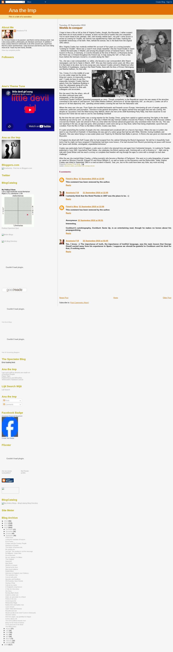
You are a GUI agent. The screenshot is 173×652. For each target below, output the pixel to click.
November (9, 531)
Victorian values (10, 614)
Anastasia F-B (72, 193)
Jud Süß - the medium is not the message (19, 551)
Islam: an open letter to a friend (15, 597)
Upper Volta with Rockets (13, 609)
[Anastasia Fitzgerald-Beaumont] (10, 436)
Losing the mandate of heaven (15, 539)
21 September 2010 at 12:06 (91, 206)
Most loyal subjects (11, 569)
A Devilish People (8, 374)
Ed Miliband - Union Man (13, 553)
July (7, 630)
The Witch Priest (10, 626)
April (7, 636)
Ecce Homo (9, 541)
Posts (7, 401)
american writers (69, 166)
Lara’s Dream (9, 607)
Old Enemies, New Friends (14, 581)
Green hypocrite (10, 601)
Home (115, 298)
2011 (6, 525)
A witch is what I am (11, 595)
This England (9, 559)
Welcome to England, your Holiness (17, 573)
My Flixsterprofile (25, 472)
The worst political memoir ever (15, 620)
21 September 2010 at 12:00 (91, 179)
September (9, 535)
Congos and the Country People (15, 543)
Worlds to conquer (11, 565)
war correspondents (88, 166)
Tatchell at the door (11, 567)
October (9, 533)
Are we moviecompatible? (7, 472)
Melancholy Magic (11, 603)
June (7, 632)
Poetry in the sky (10, 599)
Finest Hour (9, 537)
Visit (7, 322)
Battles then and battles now (14, 605)
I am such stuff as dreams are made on (16, 372)
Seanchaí (8, 561)
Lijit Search (6, 390)
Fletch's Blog (72, 179)
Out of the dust (10, 555)
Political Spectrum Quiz (10, 228)
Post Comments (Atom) (79, 303)
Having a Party (10, 583)
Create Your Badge (8, 438)
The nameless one (11, 575)
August (8, 628)
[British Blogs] (7, 235)
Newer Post (63, 298)
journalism (78, 166)
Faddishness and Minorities (12, 378)
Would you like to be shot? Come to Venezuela (20, 613)
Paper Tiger (6, 376)
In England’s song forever (13, 587)
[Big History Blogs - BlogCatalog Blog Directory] (20, 503)
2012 (6, 523)
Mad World (8, 563)
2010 (6, 527)
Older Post (167, 298)
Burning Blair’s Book (12, 593)
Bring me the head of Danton (14, 622)
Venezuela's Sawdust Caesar (12, 379)
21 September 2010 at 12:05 (95, 193)
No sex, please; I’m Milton (13, 557)
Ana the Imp (22, 10)
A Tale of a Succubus (12, 589)
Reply (68, 185)
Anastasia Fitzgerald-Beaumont (12, 416)
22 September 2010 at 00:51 (90, 220)
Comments (9, 404)
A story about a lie (11, 619)
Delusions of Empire (12, 545)
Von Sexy (8, 591)
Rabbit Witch (9, 571)
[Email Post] (82, 164)
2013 (6, 521)
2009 (6, 645)
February (9, 640)
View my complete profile (11, 50)
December (9, 529)
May (7, 634)
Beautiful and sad (11, 611)
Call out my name (11, 585)
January (9, 642)
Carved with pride (11, 577)
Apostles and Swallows (12, 579)
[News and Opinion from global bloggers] (10, 493)
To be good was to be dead (14, 624)
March (8, 638)
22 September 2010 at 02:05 (95, 241)
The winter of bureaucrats (13, 547)
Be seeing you (10, 549)
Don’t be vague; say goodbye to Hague (18, 617)
